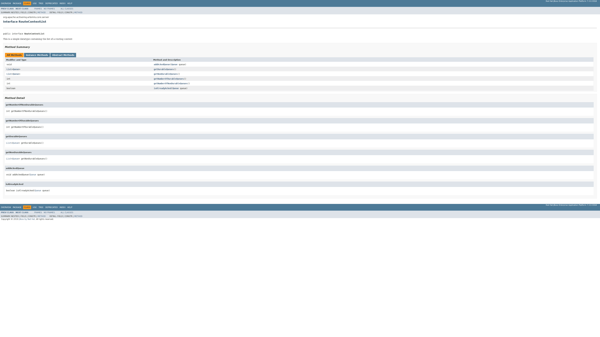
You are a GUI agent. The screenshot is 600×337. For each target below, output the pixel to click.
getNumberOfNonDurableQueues (171, 83)
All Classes (67, 9)
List (9, 69)
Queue (174, 64)
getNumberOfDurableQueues (169, 79)
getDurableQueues (164, 69)
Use (35, 3)
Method (42, 12)
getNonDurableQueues (166, 74)
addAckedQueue (162, 64)
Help (69, 3)
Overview (6, 3)
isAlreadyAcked (162, 88)
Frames (38, 9)
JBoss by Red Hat (27, 219)
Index (62, 3)
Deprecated (51, 3)
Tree (41, 3)
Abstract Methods (63, 55)
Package (17, 3)
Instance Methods (37, 55)
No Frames (49, 9)
